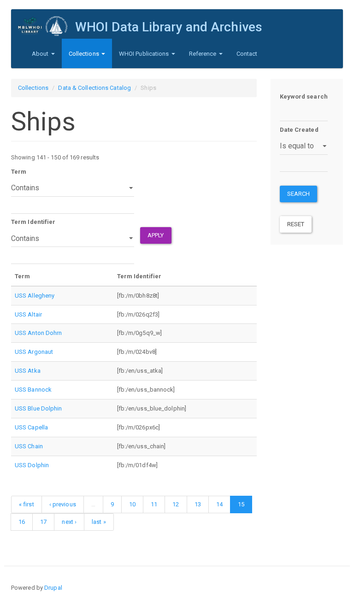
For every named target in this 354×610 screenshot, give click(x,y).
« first (26, 504)
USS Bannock (33, 389)
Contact (247, 53)
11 (154, 504)
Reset (296, 224)
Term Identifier (33, 221)
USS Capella (31, 427)
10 (132, 504)
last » (99, 521)
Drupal (53, 587)
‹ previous (62, 504)
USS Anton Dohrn (38, 332)
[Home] (46, 26)
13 (198, 504)
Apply (156, 235)
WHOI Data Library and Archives (168, 27)
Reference (203, 53)
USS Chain (29, 446)
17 (43, 521)
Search (298, 193)
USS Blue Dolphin (38, 408)
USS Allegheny (34, 295)
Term (18, 171)
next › (69, 521)
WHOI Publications (145, 53)
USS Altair (28, 314)
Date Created (299, 129)
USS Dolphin (32, 465)
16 (21, 521)
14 (219, 504)
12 (175, 504)
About (41, 53)
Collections (84, 53)
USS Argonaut (34, 351)
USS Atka (28, 370)
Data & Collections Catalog (94, 87)
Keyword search (304, 96)
